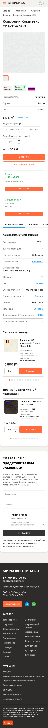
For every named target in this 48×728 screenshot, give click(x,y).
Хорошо (8, 723)
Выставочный (31, 632)
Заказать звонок (12, 604)
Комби (6, 656)
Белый (39, 283)
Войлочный (30, 620)
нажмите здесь (29, 716)
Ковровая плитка (11, 629)
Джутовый (8, 624)
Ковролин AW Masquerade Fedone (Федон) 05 (30, 343)
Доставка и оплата (12, 699)
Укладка (7, 671)
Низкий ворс (9, 643)
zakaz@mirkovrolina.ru (13, 581)
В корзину (24, 157)
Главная (6, 11)
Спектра (35, 11)
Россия (39, 296)
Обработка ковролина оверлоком (19, 680)
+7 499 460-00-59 (15, 577)
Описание (32, 224)
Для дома (30, 655)
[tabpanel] (23, 357)
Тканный (7, 652)
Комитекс (21, 11)
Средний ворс (10, 638)
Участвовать (24, 189)
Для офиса (30, 650)
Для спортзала (32, 641)
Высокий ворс (9, 633)
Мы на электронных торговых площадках (23, 676)
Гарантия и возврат (12, 685)
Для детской (31, 646)
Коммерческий (32, 636)
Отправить (24, 533)
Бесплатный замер (24, 164)
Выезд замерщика (12, 694)
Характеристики (14, 224)
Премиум (7, 647)
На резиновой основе (32, 626)
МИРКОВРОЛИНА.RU (16, 3)
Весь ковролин (10, 620)
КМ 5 (40, 315)
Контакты (7, 690)
